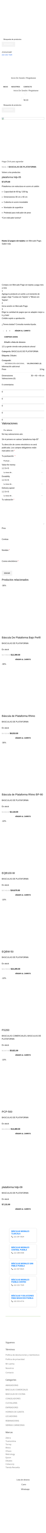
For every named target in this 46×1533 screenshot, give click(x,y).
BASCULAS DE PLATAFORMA (22, 167)
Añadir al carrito (22, 331)
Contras (5, 539)
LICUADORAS (11, 1416)
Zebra (8, 1438)
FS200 (5, 1030)
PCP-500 (7, 1111)
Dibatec (13, 356)
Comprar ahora (11, 337)
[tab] (15, 364)
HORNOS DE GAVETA (15, 1412)
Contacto (10, 1372)
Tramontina (11, 1441)
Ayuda (33, 324)
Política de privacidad (15, 1359)
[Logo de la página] (13, 68)
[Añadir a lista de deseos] (11, 633)
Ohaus (8, 1451)
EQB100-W (8, 873)
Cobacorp (10, 1464)
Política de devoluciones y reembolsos (23, 1355)
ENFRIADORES (12, 1407)
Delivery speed (8, 488)
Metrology (10, 1454)
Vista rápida (5, 633)
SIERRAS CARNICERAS (15, 1425)
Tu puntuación (8, 456)
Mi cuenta (10, 1363)
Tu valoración (8, 500)
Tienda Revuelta (13, 1467)
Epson (8, 1457)
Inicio (4, 167)
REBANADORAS (12, 1420)
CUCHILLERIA (11, 1403)
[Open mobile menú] (23, 58)
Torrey (8, 1444)
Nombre (6, 550)
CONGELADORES (13, 1398)
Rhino (8, 1447)
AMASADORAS (12, 1385)
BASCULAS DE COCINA (15, 1394)
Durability (6, 476)
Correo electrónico (10, 561)
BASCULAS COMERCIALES (14, 1036)
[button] (23, 659)
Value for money (8, 465)
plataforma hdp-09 (12, 1187)
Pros (4, 528)
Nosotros (10, 1368)
